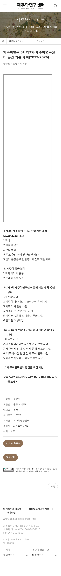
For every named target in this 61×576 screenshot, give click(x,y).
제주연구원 (38, 555)
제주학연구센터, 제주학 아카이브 (30, 6)
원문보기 (10, 457)
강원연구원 (9, 555)
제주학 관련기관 (40, 549)
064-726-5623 (32, 525)
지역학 (6, 549)
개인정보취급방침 (12, 509)
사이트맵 (11, 512)
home (3, 41)
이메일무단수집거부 (39, 509)
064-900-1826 (32, 529)
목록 (52, 486)
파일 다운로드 (13, 443)
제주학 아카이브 (16, 41)
